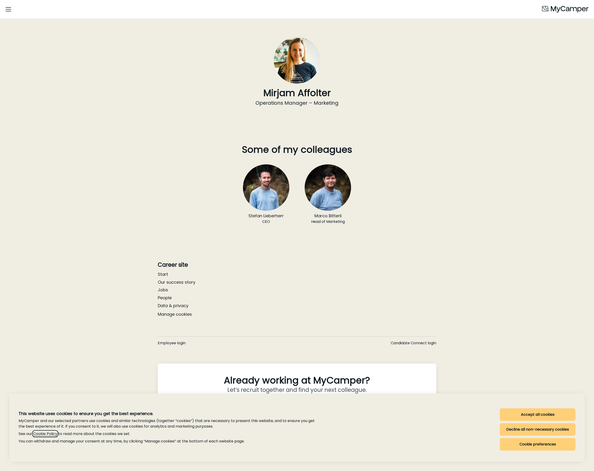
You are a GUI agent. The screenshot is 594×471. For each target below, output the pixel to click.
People (165, 298)
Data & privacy (173, 306)
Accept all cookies (538, 414)
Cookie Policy (45, 433)
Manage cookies (175, 314)
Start (163, 274)
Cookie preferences (538, 444)
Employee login (172, 343)
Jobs (163, 290)
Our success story (176, 282)
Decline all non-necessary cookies (537, 429)
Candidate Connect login (413, 343)
